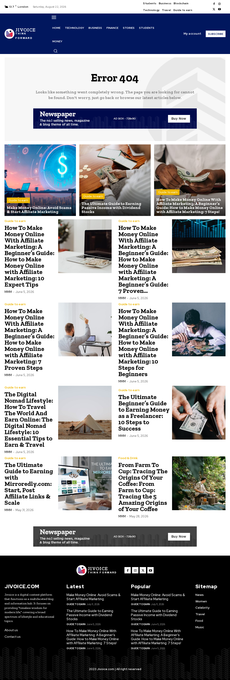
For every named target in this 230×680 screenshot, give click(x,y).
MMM (8, 292)
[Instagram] (219, 4)
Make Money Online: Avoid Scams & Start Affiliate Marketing (93, 597)
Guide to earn (18, 200)
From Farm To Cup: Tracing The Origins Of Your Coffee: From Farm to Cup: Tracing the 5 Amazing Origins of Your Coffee (143, 487)
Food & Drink (128, 458)
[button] (55, 51)
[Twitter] (214, 9)
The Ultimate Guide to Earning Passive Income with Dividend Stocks (89, 615)
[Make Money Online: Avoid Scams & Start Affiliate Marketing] (40, 180)
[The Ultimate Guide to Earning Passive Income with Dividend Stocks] (115, 180)
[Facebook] (214, 4)
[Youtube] (219, 9)
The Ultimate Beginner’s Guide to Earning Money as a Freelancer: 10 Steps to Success (144, 412)
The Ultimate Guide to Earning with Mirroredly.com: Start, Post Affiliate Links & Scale (28, 483)
